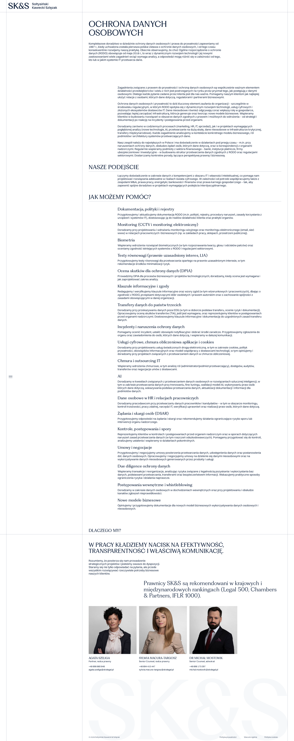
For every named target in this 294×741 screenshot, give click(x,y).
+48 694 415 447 (147, 666)
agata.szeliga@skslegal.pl (101, 669)
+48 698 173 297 (197, 666)
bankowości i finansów (182, 182)
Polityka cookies (271, 737)
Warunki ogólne (250, 737)
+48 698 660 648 (97, 666)
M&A (134, 182)
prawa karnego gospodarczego (222, 182)
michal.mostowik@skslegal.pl (203, 669)
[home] (43, 6)
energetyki (161, 182)
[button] (10, 376)
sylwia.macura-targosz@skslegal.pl (156, 669)
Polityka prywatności (228, 737)
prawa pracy (145, 182)
